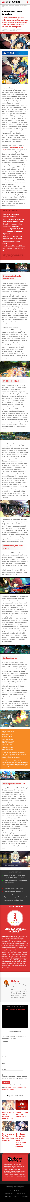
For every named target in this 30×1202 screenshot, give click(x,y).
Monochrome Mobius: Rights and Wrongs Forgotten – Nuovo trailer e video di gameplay (21, 1140)
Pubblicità (16, 1196)
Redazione (25, 1196)
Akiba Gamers (5, 5)
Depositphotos (21, 1186)
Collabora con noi (9, 1193)
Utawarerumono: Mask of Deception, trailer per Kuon (8, 1115)
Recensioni (17, 5)
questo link (23, 766)
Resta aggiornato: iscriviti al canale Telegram (14, 33)
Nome (3, 1057)
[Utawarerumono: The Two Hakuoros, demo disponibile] (8, 1131)
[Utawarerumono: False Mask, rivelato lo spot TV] (22, 1109)
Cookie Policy (7, 1196)
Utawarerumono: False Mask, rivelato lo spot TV (22, 1115)
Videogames (11, 5)
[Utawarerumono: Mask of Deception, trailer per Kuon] (8, 1109)
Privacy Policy (21, 1193)
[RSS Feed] (10, 1190)
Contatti (16, 1199)
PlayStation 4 (9, 30)
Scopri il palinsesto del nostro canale (15, 1009)
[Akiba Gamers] (11, 3)
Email (3, 1063)
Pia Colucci (5, 29)
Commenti (20, 29)
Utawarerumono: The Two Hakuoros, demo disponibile (8, 1137)
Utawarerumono (6, 975)
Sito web (4, 1069)
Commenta (5, 1041)
